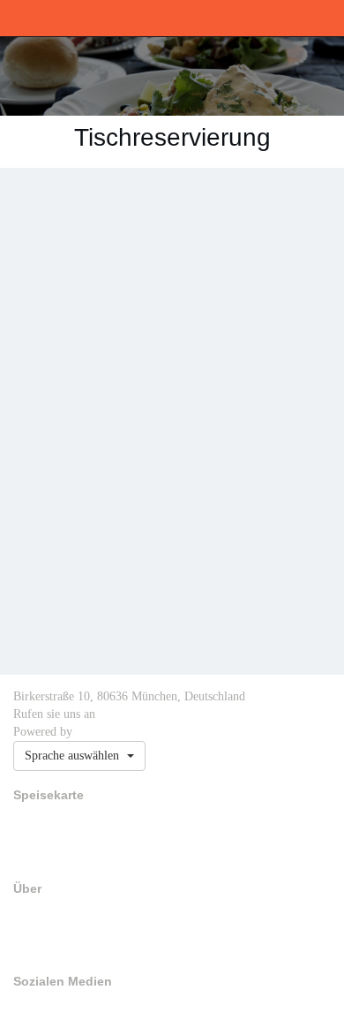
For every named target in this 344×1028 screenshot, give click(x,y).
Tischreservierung (50, 838)
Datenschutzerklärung (58, 948)
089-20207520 (130, 714)
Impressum (36, 913)
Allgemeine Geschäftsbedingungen (86, 931)
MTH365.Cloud (110, 732)
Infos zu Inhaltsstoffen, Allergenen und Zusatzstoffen (124, 856)
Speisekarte (37, 820)
